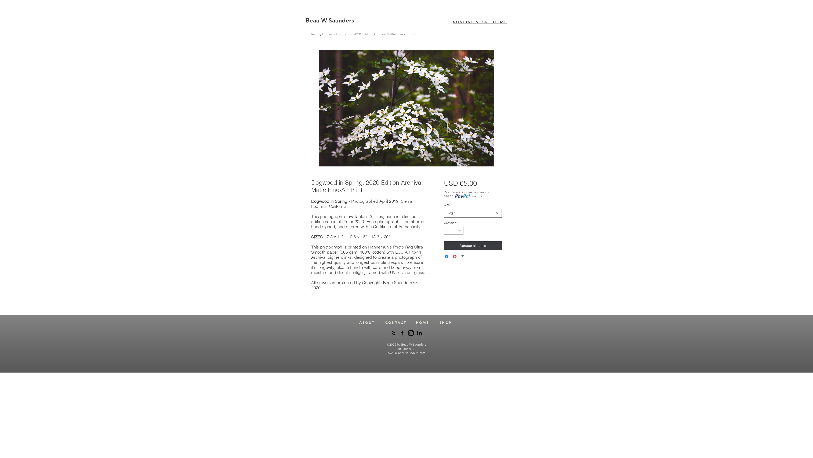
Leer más (477, 196)
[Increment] (460, 230)
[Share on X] (462, 256)
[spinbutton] (454, 230)
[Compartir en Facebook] (446, 256)
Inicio (315, 34)
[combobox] (473, 213)
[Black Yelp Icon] (393, 333)
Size (448, 205)
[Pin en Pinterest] (454, 256)
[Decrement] (447, 230)
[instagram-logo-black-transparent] (411, 333)
